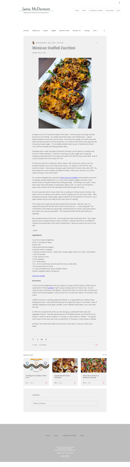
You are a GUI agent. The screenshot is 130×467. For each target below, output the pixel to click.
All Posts (26, 30)
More (95, 30)
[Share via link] (46, 339)
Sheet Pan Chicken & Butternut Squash (91, 376)
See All (105, 355)
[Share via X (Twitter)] (37, 339)
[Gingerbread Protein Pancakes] (65, 365)
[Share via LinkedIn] (42, 339)
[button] (104, 30)
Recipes (45, 30)
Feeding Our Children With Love (36, 376)
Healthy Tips (36, 30)
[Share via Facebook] (33, 339)
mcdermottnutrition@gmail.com (65, 450)
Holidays (87, 30)
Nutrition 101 (77, 30)
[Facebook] (119, 3)
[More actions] (97, 43)
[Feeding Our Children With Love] (36, 365)
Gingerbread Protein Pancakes (62, 376)
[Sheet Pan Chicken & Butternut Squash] (93, 365)
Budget (53, 30)
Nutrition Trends (64, 30)
